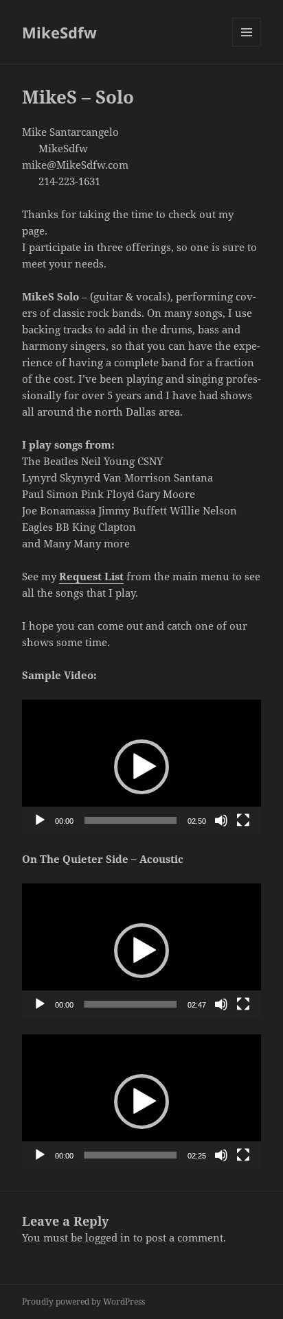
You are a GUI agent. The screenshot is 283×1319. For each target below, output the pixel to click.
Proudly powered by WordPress (83, 1301)
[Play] (40, 820)
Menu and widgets (247, 46)
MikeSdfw (59, 32)
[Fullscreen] (243, 820)
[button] (141, 766)
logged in (108, 1237)
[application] (142, 767)
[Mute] (221, 820)
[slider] (130, 820)
